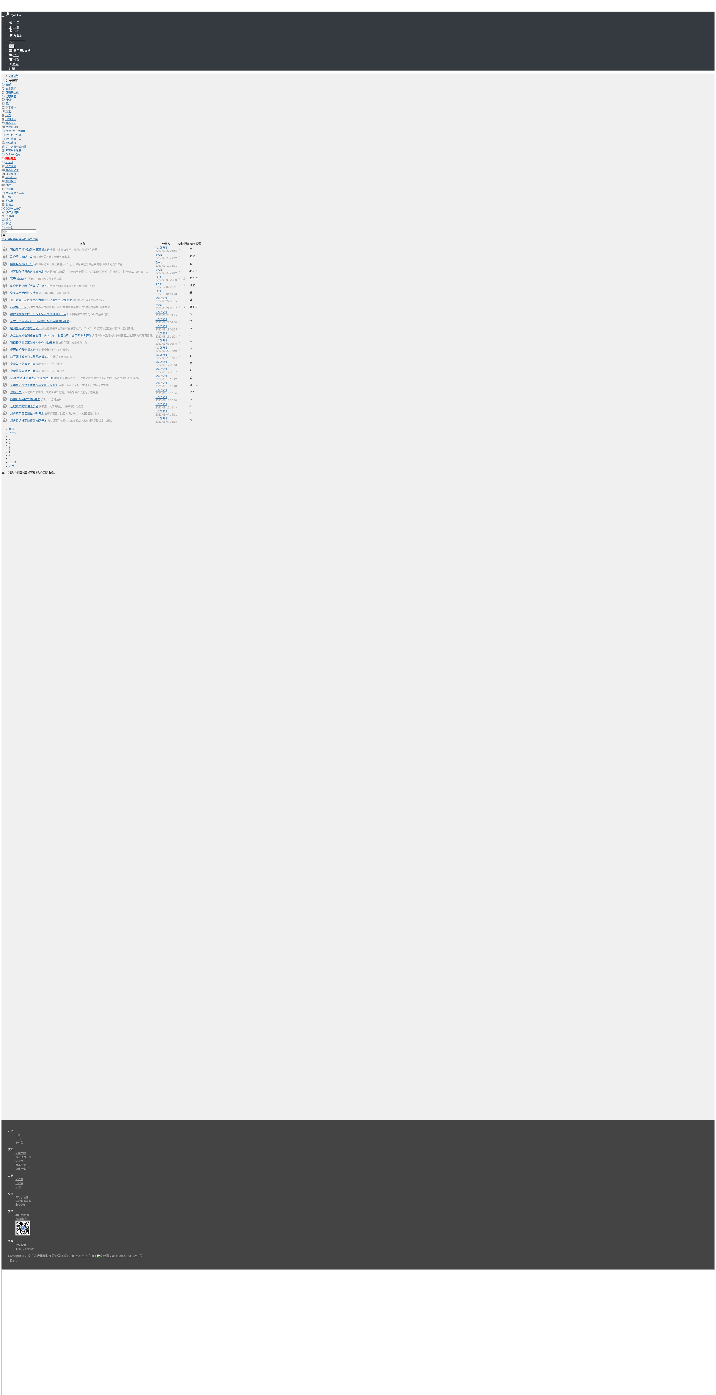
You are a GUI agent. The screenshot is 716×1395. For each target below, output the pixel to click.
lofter (159, 284)
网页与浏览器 (13, 150)
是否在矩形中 (19, 349)
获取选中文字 (19, 406)
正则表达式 (12, 92)
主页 (16, 22)
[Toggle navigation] (2, 16)
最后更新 (13, 239)
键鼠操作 (10, 174)
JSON (8, 100)
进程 (8, 185)
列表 (8, 111)
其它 (8, 220)
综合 (4, 239)
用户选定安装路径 (21, 413)
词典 (8, 115)
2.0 (15, 30)
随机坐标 (16, 264)
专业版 (17, 35)
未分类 (9, 227)
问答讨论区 (22, 1197)
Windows (11, 177)
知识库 (19, 1161)
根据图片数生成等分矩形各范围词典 (33, 314)
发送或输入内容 (14, 193)
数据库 (9, 205)
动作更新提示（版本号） (26, 286)
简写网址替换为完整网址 (26, 356)
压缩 (8, 197)
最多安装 (32, 239)
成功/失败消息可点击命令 (26, 378)
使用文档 (20, 1153)
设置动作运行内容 (21, 271)
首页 (11, 429)
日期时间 (10, 119)
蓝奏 (13, 278)
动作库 (13, 76)
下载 (16, 27)
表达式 (9, 162)
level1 (159, 255)
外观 (18, 1187)
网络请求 (10, 143)
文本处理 (10, 89)
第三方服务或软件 (15, 147)
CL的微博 (23, 1215)
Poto (158, 277)
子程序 (19, 1183)
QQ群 (21, 1205)
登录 (15, 64)
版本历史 (20, 1165)
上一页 (13, 433)
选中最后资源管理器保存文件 (28, 385)
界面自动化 (12, 170)
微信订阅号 (21, 1219)
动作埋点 (16, 256)
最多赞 (23, 239)
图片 (8, 103)
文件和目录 (12, 127)
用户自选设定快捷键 (23, 420)
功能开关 (16, 392)
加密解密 (10, 96)
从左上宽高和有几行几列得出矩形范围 (34, 321)
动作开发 (10, 166)
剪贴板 (9, 201)
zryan (159, 305)
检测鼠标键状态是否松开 (26, 328)
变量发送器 (17, 364)
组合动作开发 (23, 1157)
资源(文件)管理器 (15, 131)
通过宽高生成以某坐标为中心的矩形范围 (35, 300)
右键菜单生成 (19, 307)
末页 (11, 466)
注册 (12, 68)
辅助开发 (10, 158)
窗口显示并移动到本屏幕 (26, 249)
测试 (8, 223)
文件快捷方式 (13, 139)
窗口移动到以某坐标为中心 (27, 342)
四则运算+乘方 (19, 399)
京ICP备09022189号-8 (79, 1255)
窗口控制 (10, 181)
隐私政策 (20, 1245)
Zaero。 (160, 262)
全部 (8, 84)
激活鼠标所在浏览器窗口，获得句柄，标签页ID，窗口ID (45, 335)
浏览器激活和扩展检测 (24, 293)
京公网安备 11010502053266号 (121, 1255)
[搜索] (12, 46)
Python (9, 216)
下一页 (13, 462)
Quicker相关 (12, 154)
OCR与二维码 (13, 208)
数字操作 (10, 107)
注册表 (9, 189)
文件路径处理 (13, 135)
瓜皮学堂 (21, 1169)
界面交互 (10, 123)
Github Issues (23, 1201)
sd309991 (161, 247)
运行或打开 (12, 212)
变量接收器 (17, 371)
